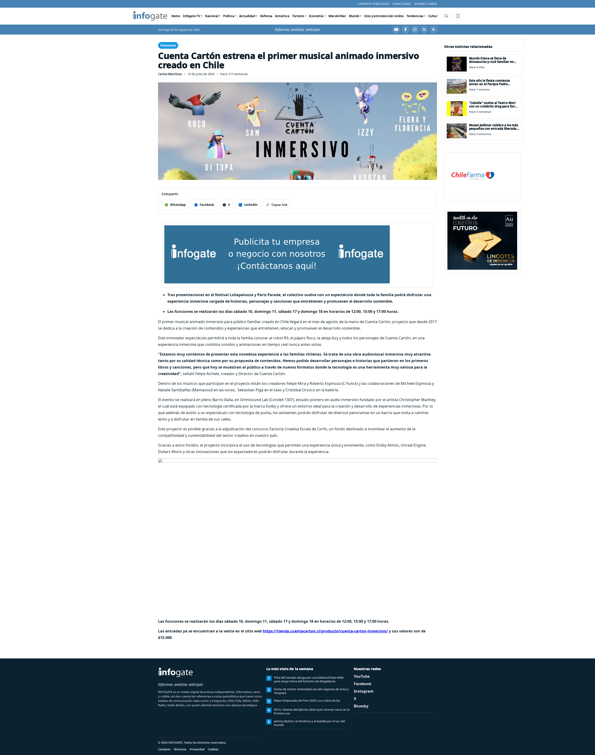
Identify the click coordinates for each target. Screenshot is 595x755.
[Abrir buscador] (446, 16)
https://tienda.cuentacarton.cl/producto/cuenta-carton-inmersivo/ (325, 631)
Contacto (164, 749)
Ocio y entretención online (384, 16)
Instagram (364, 691)
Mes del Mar (337, 16)
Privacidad (197, 749)
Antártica (282, 16)
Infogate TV (191, 16)
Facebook (362, 683)
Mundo (354, 16)
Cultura (434, 16)
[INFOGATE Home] (150, 16)
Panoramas (168, 45)
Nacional (211, 16)
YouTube (362, 676)
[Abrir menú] (458, 16)
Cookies (213, 749)
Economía (316, 16)
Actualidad (247, 16)
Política (228, 16)
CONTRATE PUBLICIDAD (373, 4)
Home (175, 16)
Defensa (266, 16)
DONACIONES (402, 4)
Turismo (298, 16)
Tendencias (415, 16)
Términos (180, 749)
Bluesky (361, 706)
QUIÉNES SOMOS (425, 4)
